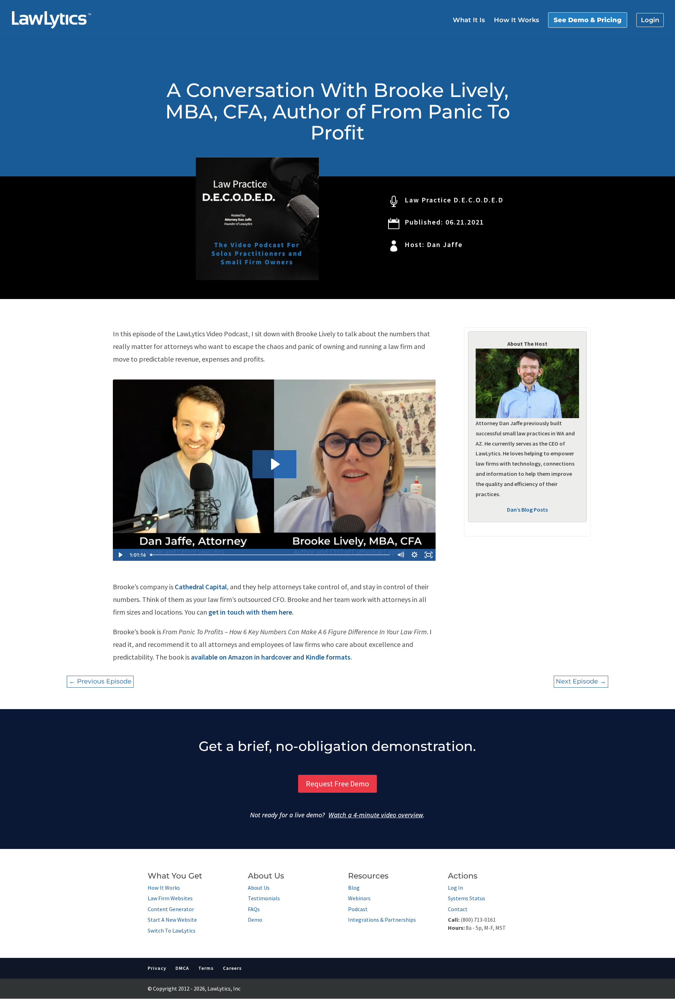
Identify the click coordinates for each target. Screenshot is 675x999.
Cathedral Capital (201, 586)
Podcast (358, 909)
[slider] (271, 555)
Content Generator (171, 909)
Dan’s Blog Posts (527, 509)
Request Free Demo (337, 784)
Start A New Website (172, 919)
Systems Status (466, 898)
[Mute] (400, 555)
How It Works (516, 21)
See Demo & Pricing (588, 20)
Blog (354, 887)
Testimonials (264, 898)
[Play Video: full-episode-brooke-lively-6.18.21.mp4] (274, 464)
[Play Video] (120, 555)
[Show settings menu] (414, 555)
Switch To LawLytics (171, 930)
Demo (255, 919)
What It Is (469, 21)
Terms (206, 968)
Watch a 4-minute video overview (375, 815)
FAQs (254, 909)
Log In (455, 887)
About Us (259, 887)
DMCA (182, 968)
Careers (232, 968)
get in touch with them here (250, 612)
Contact (458, 909)
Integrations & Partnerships (382, 919)
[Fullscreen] (429, 555)
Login (650, 20)
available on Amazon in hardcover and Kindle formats (271, 657)
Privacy (157, 968)
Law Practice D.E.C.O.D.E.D (454, 199)
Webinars (359, 898)
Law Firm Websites (170, 898)
